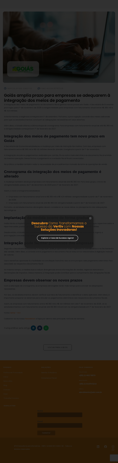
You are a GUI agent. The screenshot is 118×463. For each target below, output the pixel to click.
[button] (90, 218)
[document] (59, 231)
